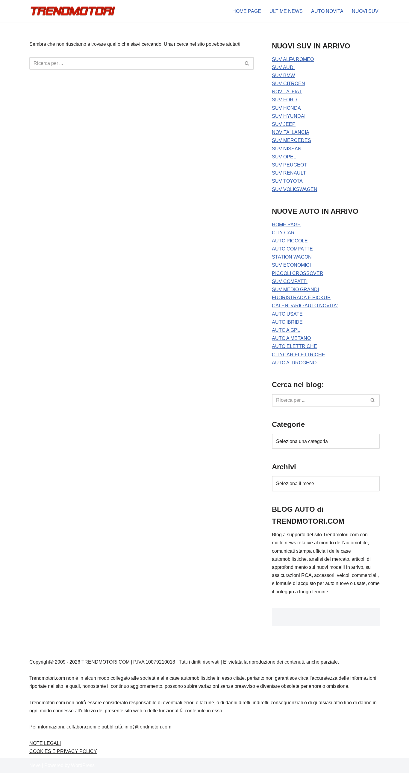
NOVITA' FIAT (287, 91)
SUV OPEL (284, 156)
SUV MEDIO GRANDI (295, 289)
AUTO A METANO (291, 338)
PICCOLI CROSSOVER (297, 273)
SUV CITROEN (288, 83)
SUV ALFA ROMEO (293, 59)
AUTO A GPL (286, 330)
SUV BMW (283, 75)
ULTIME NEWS (286, 11)
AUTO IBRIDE (287, 322)
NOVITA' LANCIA (290, 132)
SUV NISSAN (287, 148)
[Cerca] (247, 63)
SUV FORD (284, 99)
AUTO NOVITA (327, 11)
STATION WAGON (292, 256)
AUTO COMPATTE (292, 248)
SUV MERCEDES (291, 140)
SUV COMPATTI (289, 281)
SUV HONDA (286, 108)
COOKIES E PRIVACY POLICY (63, 751)
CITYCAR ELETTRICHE (298, 354)
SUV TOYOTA (287, 181)
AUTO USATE (287, 314)
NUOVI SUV (365, 11)
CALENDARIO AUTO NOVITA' (305, 305)
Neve (35, 765)
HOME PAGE (246, 11)
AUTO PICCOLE (290, 240)
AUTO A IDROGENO (294, 362)
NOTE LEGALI (45, 743)
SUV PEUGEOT (289, 164)
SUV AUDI (283, 67)
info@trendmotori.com (148, 726)
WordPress (83, 765)
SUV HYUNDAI (288, 116)
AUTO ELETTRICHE (294, 346)
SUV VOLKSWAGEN (294, 189)
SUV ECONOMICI (291, 265)
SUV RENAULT (289, 172)
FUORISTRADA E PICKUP (301, 297)
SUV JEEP (284, 124)
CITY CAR (283, 232)
